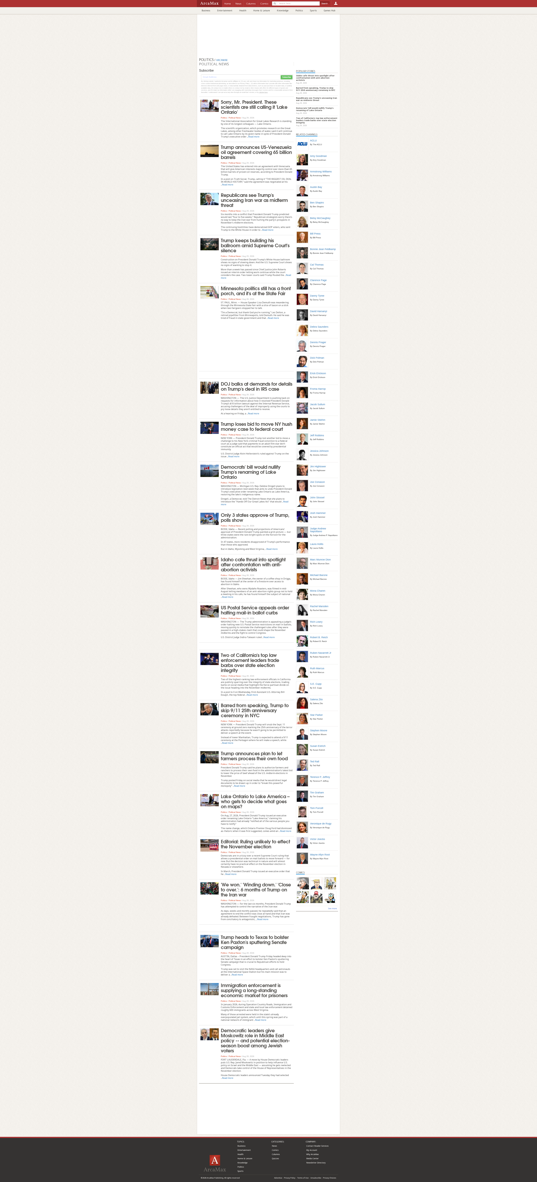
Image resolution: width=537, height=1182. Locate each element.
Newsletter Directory (316, 1162)
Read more (253, 136)
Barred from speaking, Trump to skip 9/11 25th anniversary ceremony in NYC (255, 710)
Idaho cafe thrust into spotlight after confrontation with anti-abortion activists (253, 564)
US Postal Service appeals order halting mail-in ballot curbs (255, 610)
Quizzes (275, 1158)
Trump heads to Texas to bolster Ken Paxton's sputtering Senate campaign (255, 941)
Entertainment (224, 10)
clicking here (263, 92)
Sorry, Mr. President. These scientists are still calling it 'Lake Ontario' (254, 106)
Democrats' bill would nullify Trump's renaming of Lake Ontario (251, 471)
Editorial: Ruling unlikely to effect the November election (255, 843)
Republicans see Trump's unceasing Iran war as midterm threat (254, 199)
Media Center (312, 1158)
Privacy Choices (329, 1178)
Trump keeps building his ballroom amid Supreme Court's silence (255, 245)
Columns (276, 1154)
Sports (313, 10)
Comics (275, 1150)
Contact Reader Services (317, 1146)
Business (206, 10)
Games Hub (329, 10)
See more (332, 908)
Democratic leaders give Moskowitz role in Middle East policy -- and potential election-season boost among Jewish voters (255, 1040)
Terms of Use (303, 1178)
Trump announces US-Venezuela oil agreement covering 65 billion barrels (256, 151)
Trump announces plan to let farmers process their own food (254, 755)
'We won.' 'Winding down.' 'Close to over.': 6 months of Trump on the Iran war (256, 889)
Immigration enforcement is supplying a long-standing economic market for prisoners (254, 990)
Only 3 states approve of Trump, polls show (255, 517)
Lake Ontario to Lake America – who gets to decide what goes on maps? (255, 801)
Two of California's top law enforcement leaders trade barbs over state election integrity (250, 662)
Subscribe (286, 77)
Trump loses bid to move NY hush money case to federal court (256, 426)
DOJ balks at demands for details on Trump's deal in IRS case (256, 386)
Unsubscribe (315, 1178)
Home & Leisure (261, 10)
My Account (311, 1150)
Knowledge (282, 10)
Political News (235, 118)
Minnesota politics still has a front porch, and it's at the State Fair (256, 290)
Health (242, 10)
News (274, 1146)
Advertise (278, 1178)
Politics (299, 10)
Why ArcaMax (312, 1154)
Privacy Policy (289, 1178)
